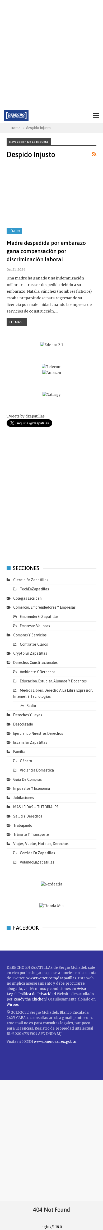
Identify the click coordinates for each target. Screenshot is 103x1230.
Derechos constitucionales (35, 662)
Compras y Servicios (29, 635)
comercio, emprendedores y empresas (44, 607)
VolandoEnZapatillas (37, 862)
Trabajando (22, 825)
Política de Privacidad (37, 994)
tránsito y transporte (31, 834)
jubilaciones (23, 798)
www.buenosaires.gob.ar (55, 1041)
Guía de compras (27, 779)
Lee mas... (17, 322)
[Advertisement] (51, 54)
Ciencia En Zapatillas (30, 580)
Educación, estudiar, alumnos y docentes (53, 681)
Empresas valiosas (35, 626)
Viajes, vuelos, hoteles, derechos (40, 844)
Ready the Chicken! (29, 999)
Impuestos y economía (31, 788)
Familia (19, 752)
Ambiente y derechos (37, 672)
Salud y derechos (27, 816)
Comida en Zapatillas (37, 853)
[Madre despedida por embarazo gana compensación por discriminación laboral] (51, 205)
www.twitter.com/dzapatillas (51, 978)
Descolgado (23, 724)
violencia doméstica (37, 770)
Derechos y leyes (27, 715)
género (14, 231)
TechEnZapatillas (34, 589)
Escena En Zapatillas (30, 742)
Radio (31, 706)
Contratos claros (34, 644)
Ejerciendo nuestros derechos (38, 733)
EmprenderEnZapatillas (39, 616)
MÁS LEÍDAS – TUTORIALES (35, 807)
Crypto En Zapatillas (30, 653)
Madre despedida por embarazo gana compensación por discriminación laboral (46, 251)
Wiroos (13, 1004)
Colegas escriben (27, 598)
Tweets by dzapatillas (26, 416)
